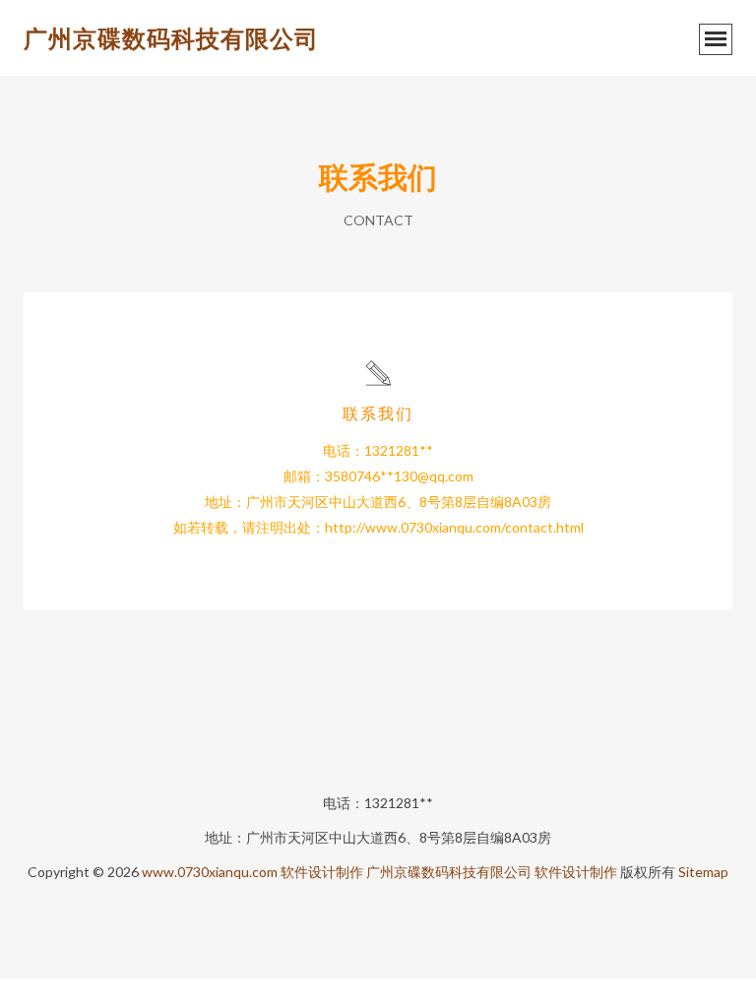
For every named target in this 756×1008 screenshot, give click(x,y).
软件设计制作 (322, 871)
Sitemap (703, 871)
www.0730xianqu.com (210, 871)
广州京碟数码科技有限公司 (171, 38)
